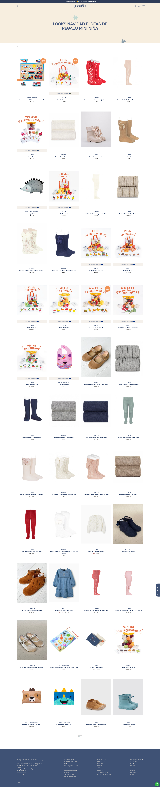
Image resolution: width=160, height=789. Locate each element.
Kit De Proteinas (128, 271)
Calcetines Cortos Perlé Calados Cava (96, 777)
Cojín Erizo (32, 214)
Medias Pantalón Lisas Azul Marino (96, 437)
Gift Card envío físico (96, 667)
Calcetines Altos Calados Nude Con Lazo (96, 494)
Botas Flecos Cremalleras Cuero (32, 610)
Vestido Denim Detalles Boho (64, 610)
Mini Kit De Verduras (32, 385)
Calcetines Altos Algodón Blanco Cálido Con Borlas (64, 552)
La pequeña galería (31, 211)
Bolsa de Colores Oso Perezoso (31, 724)
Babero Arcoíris (64, 385)
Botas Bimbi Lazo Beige (96, 157)
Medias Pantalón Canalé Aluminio (128, 385)
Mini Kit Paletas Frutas (32, 157)
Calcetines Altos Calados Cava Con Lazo (31, 271)
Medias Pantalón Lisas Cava (64, 157)
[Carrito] (142, 6)
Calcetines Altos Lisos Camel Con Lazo (128, 157)
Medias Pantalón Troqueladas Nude (128, 100)
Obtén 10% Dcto (158, 590)
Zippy (96, 549)
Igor (96, 154)
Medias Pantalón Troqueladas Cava (96, 214)
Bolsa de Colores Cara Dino (64, 724)
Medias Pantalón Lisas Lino (64, 777)
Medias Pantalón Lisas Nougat (31, 777)
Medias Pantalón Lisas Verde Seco (128, 437)
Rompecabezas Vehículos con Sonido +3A (32, 100)
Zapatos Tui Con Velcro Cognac (96, 724)
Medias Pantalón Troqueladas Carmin (96, 610)
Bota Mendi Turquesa (128, 724)
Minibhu (96, 665)
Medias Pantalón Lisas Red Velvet (32, 551)
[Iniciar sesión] (139, 6)
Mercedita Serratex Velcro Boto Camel (96, 385)
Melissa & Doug (32, 97)
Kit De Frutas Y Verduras (64, 100)
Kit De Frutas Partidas (96, 271)
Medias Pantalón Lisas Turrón (128, 494)
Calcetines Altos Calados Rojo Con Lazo (96, 100)
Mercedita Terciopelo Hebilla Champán (32, 667)
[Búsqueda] (135, 6)
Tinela (64, 97)
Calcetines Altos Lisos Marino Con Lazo (64, 271)
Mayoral (128, 775)
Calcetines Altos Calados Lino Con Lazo (64, 494)
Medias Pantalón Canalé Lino (128, 214)
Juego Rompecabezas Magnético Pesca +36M (64, 667)
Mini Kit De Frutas (64, 328)
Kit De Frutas (64, 214)
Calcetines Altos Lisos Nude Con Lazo (31, 494)
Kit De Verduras (31, 328)
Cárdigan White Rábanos (96, 551)
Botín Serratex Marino (128, 551)
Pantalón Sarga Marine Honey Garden (128, 777)
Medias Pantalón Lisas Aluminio (64, 437)
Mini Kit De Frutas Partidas (96, 328)
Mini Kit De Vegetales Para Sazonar (128, 328)
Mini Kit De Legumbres (128, 667)
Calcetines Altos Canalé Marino (32, 437)
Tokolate (96, 382)
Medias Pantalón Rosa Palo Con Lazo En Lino (128, 610)
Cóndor (96, 97)
